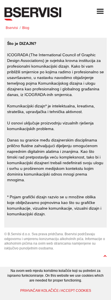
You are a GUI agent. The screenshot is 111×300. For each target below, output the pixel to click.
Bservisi (12, 28)
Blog (25, 28)
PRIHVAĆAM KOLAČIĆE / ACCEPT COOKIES (55, 291)
